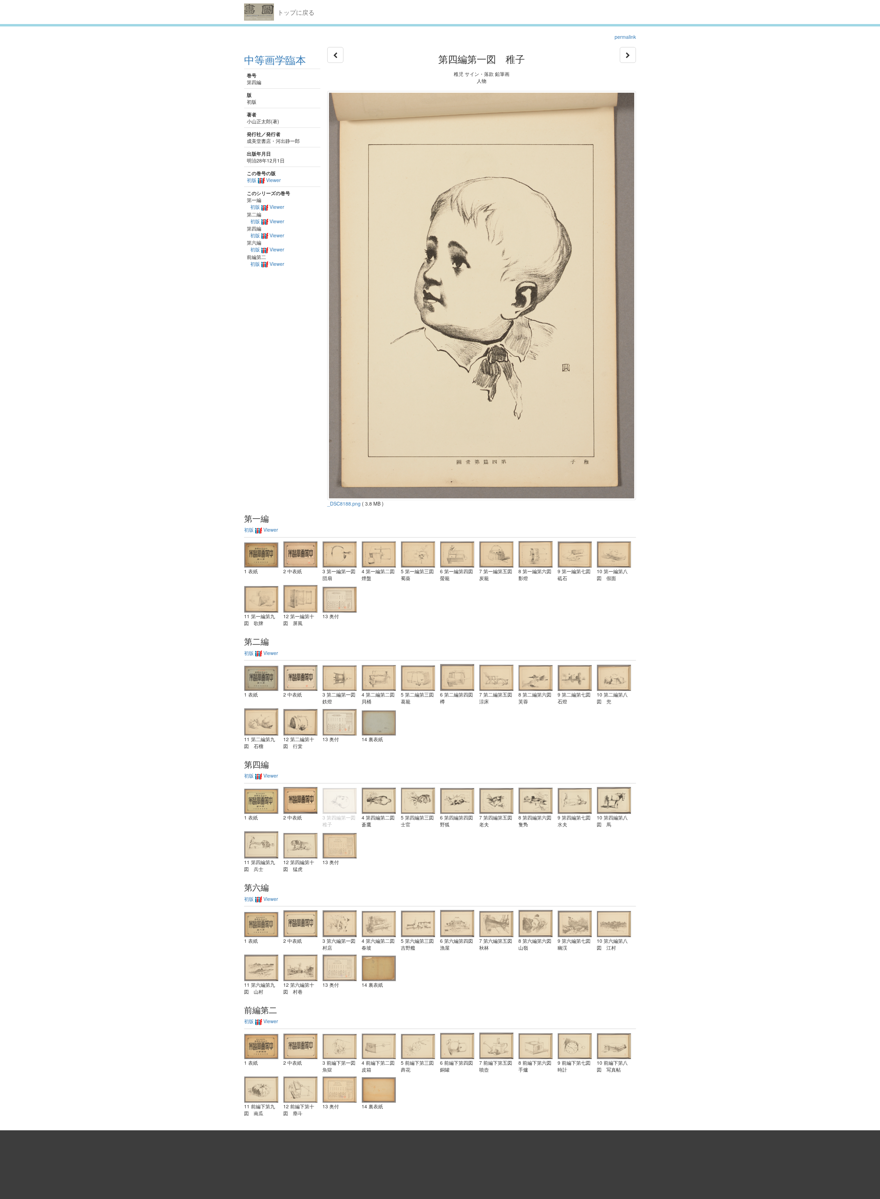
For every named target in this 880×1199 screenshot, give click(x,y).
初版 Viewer (264, 180)
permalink (625, 36)
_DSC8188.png (344, 503)
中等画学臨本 (275, 59)
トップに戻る (296, 12)
